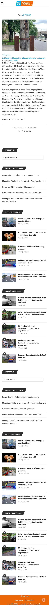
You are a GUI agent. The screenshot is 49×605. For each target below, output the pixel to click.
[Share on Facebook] (22, 131)
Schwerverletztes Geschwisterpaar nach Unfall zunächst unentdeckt (32, 535)
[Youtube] (27, 596)
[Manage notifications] (43, 600)
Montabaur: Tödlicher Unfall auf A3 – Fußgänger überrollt (24, 403)
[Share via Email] (30, 131)
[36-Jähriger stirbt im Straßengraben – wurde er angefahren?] (9, 551)
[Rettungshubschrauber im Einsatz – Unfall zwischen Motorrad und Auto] (9, 499)
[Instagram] (24, 596)
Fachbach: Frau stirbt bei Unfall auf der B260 (32, 578)
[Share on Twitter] (24, 131)
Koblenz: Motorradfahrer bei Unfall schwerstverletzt (21, 415)
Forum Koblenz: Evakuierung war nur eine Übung (20, 397)
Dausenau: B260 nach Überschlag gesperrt (18, 409)
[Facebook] (21, 596)
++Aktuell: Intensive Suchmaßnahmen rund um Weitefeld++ (28, 564)
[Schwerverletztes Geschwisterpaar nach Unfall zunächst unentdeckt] (9, 537)
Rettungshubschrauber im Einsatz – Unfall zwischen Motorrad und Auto (32, 497)
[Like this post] (19, 131)
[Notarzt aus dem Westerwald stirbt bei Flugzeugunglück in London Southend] (9, 523)
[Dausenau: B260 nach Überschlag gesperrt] (9, 471)
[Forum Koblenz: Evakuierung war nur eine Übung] (9, 444)
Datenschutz (29, 600)
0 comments (32, 127)
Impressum (19, 600)
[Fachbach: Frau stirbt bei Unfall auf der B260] (9, 580)
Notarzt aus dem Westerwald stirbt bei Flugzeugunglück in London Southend (32, 522)
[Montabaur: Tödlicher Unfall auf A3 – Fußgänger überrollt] (9, 457)
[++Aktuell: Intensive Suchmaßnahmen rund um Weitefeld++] (9, 565)
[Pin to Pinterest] (27, 131)
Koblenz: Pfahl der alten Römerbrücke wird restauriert (23, 58)
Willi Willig (14, 60)
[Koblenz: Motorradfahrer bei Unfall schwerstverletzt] (9, 485)
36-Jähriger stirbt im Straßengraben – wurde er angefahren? (28, 550)
